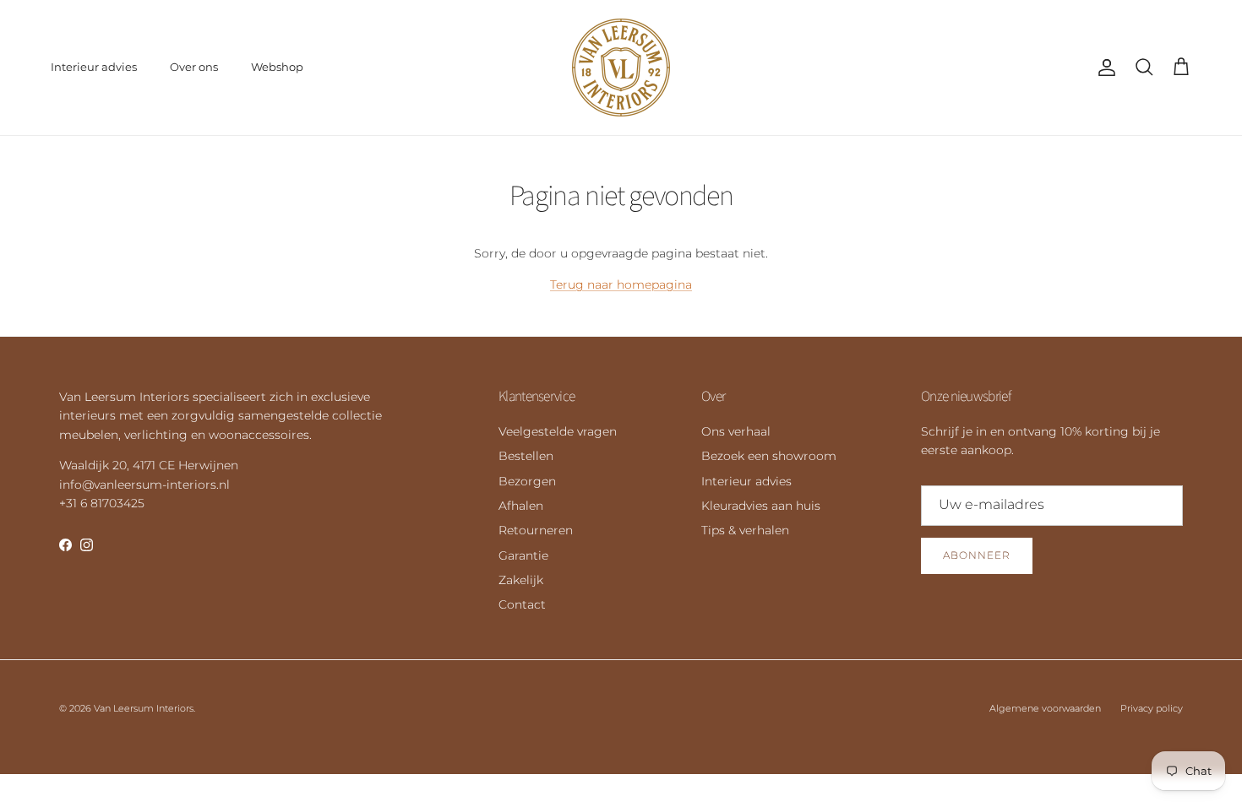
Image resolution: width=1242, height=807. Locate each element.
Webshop (277, 66)
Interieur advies (94, 66)
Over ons (194, 66)
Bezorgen (527, 481)
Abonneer (976, 555)
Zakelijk (520, 580)
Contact (522, 604)
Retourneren (535, 530)
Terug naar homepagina (621, 284)
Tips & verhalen (745, 530)
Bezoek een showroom (768, 455)
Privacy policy (1151, 708)
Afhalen (520, 505)
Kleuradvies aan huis (760, 505)
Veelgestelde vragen (557, 431)
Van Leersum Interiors (143, 708)
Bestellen (525, 455)
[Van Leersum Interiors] (621, 67)
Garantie (523, 555)
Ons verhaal (736, 431)
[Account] (1103, 67)
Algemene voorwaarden (1045, 708)
